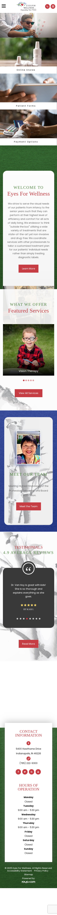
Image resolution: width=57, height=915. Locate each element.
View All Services (28, 393)
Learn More (28, 268)
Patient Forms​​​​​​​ (26, 105)
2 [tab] (26, 380)
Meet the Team (29, 506)
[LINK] (28, 325)
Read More (28, 835)
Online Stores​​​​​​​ (26, 70)
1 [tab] (24, 380)
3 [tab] (28, 380)
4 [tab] (31, 380)
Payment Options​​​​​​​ (26, 141)
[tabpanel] (28, 350)
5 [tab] (33, 380)
